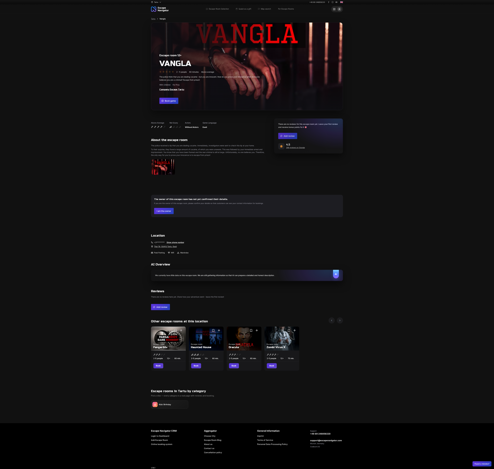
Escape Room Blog (212, 440)
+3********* (159, 242)
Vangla (163, 19)
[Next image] (340, 320)
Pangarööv (160, 347)
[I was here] (181, 330)
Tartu (153, 19)
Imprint (260, 436)
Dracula (234, 347)
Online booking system (161, 444)
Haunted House (201, 347)
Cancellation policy (213, 452)
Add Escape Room (159, 440)
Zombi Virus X (276, 347)
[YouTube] (336, 2)
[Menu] (337, 9)
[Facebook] (329, 2)
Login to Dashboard (160, 436)
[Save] (175, 330)
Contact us (209, 448)
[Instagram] (332, 2)
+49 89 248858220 (317, 2)
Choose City (209, 436)
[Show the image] (163, 167)
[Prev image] (332, 320)
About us (208, 444)
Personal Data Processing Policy (272, 444)
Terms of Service (265, 440)
